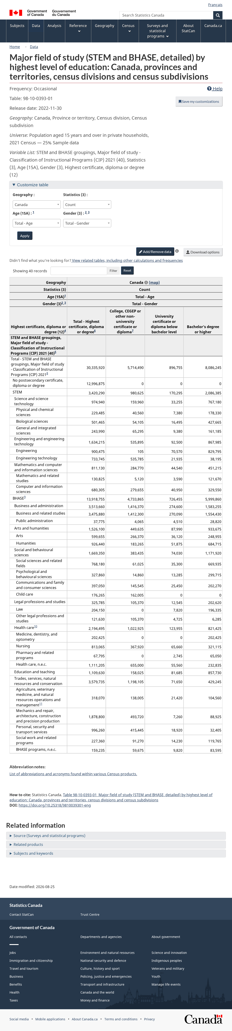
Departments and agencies (101, 937)
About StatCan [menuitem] (188, 28)
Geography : (24, 194)
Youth (156, 976)
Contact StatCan (22, 914)
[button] (177, 250)
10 (35, 626)
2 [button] (86, 212)
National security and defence (103, 960)
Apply (24, 235)
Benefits (16, 984)
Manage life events (166, 984)
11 (40, 704)
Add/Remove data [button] (156, 251)
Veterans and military (168, 968)
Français (215, 4)
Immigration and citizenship (31, 960)
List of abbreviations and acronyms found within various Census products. (73, 773)
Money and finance (95, 1000)
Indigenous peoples (167, 960)
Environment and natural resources (107, 952)
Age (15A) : (23, 213)
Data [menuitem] (36, 25)
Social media (19, 1019)
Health (14, 992)
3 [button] (88, 212)
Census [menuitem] (128, 25)
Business (16, 976)
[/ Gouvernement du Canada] (43, 13)
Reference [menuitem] (78, 25)
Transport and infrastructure (102, 984)
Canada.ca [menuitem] (213, 25)
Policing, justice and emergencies (106, 976)
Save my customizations (200, 101)
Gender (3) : (76, 213)
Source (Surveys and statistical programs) (49, 835)
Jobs (13, 952)
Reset (127, 270)
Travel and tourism (24, 968)
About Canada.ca (85, 1019)
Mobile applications (50, 1019)
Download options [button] (205, 252)
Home (15, 46)
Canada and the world (97, 992)
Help (217, 89)
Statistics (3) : (75, 194)
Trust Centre (89, 914)
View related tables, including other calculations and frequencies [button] (127, 260)
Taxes (14, 1000)
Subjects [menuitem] (17, 25)
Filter (113, 270)
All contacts (18, 937)
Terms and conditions (121, 1019)
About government (166, 937)
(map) (154, 282)
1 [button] (33, 212)
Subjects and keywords (33, 853)
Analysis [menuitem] (54, 25)
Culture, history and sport (100, 968)
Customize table (32, 184)
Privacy (149, 1019)
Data (34, 46)
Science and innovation (169, 952)
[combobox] (37, 204)
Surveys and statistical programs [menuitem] (157, 31)
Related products (28, 844)
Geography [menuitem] (104, 25)
